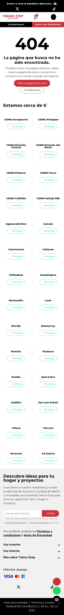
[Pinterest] (39, 9)
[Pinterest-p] (39, 587)
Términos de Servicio (40, 522)
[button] (16, 24)
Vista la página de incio (32, 83)
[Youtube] (32, 9)
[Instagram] (24, 9)
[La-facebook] (10, 9)
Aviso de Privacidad (38, 535)
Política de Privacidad (15, 522)
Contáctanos (32, 90)
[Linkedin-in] (46, 9)
